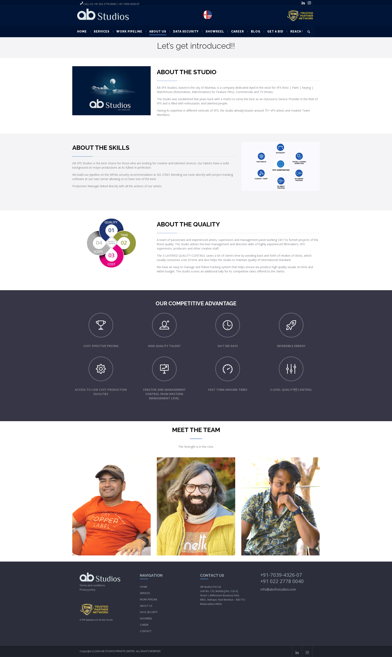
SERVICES (101, 31)
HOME (82, 31)
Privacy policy (87, 589)
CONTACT (145, 631)
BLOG (255, 31)
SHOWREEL (215, 31)
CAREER (237, 31)
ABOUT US (157, 31)
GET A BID (275, 31)
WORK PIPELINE (129, 31)
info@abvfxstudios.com (278, 589)
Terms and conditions (92, 585)
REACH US (298, 31)
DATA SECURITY (186, 31)
